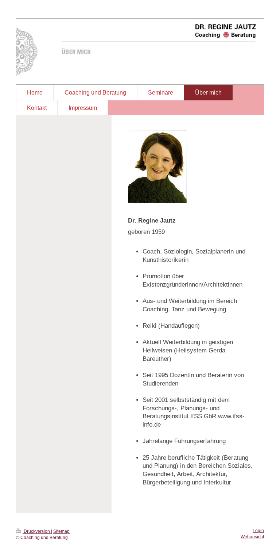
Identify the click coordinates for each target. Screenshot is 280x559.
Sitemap (61, 531)
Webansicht (252, 536)
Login (258, 530)
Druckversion (37, 531)
